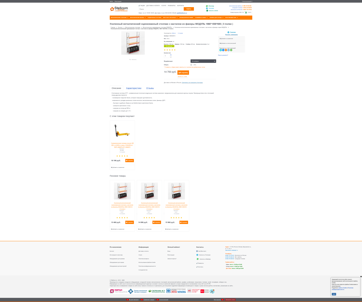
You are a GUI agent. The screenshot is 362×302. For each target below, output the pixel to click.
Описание (116, 88)
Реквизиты (171, 5)
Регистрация (118, 1)
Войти (111, 1)
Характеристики (133, 88)
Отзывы (150, 88)
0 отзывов (180, 33)
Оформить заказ (230, 299)
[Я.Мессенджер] (220, 50)
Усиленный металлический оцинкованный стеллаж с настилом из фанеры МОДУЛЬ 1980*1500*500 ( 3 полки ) (149, 206)
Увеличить (134, 59)
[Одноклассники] (226, 50)
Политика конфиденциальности (342, 288)
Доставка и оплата (153, 5)
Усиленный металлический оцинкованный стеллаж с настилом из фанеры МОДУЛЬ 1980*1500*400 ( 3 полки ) (122, 206)
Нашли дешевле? (223, 55)
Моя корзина (217, 299)
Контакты (180, 5)
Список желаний (163, 299)
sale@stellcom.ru (182, 13)
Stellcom (174, 33)
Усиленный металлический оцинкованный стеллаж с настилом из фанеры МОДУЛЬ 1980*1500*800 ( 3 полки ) (176, 206)
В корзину (184, 72)
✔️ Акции (142, 5)
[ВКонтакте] (223, 50)
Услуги (163, 5)
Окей (334, 294)
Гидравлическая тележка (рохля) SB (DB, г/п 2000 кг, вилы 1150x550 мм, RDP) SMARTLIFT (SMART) (122, 145)
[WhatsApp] (231, 50)
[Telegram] (228, 50)
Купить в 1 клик (182, 76)
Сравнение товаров (149, 299)
